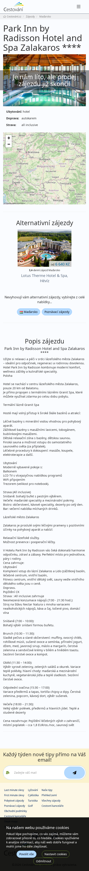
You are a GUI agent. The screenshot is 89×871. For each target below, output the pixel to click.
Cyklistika (33, 795)
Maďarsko (30, 312)
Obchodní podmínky (15, 811)
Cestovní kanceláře (53, 806)
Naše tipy (47, 790)
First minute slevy (14, 795)
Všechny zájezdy (51, 800)
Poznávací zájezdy (56, 312)
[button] (9, 138)
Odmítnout (43, 861)
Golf (30, 806)
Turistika (33, 800)
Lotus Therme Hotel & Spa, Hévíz (44, 278)
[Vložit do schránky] (21, 262)
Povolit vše (26, 854)
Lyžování (33, 790)
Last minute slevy (14, 790)
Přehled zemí (49, 795)
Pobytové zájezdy (14, 800)
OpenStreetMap (11, 203)
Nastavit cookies (55, 854)
